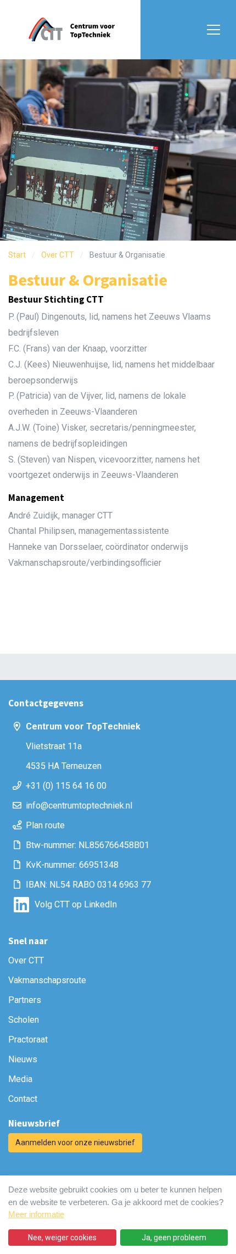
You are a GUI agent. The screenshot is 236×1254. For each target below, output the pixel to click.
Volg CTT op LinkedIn (76, 904)
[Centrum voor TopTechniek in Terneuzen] (71, 29)
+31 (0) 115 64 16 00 (66, 786)
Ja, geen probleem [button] (174, 1237)
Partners (24, 1000)
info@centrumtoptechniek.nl (79, 805)
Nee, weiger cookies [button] (62, 1237)
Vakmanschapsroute (47, 980)
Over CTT (26, 960)
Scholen (23, 1020)
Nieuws (22, 1059)
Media (20, 1079)
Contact (22, 1099)
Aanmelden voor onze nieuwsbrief (75, 1142)
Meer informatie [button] (36, 1214)
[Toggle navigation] (211, 29)
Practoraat (28, 1039)
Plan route (45, 825)
